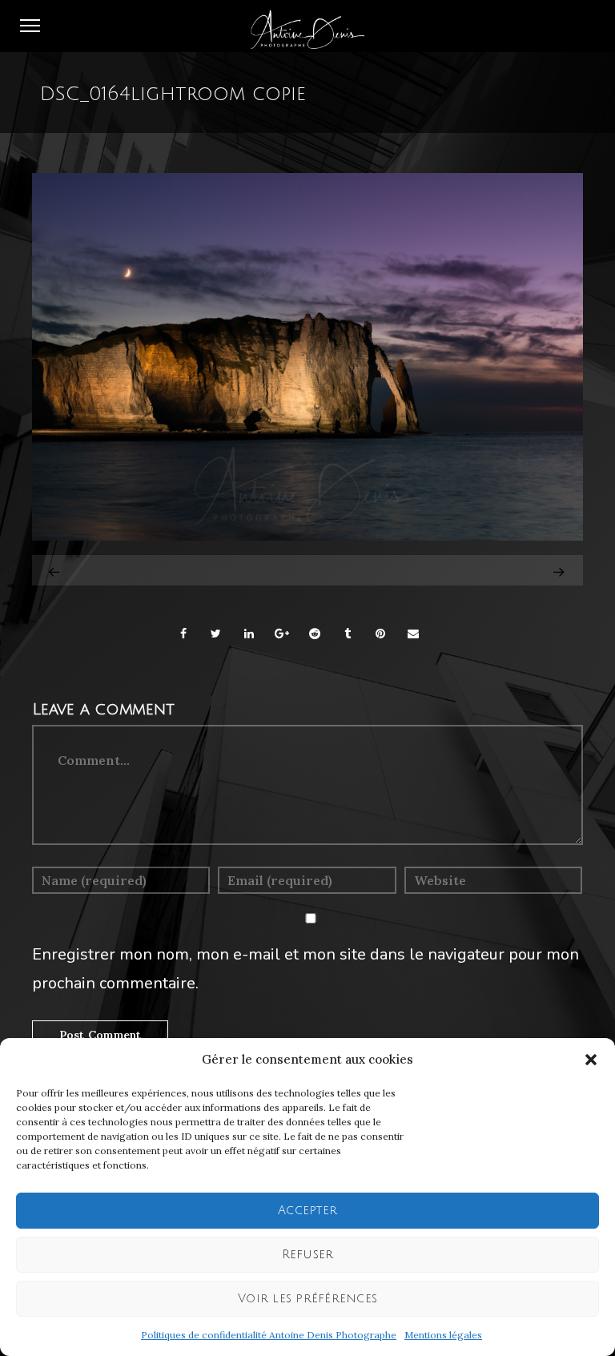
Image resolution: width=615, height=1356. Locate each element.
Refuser (308, 1254)
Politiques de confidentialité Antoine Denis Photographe (268, 1335)
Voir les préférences (307, 1298)
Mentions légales (443, 1335)
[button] (591, 1060)
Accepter (307, 1210)
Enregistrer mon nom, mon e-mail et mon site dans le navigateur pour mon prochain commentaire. (305, 969)
